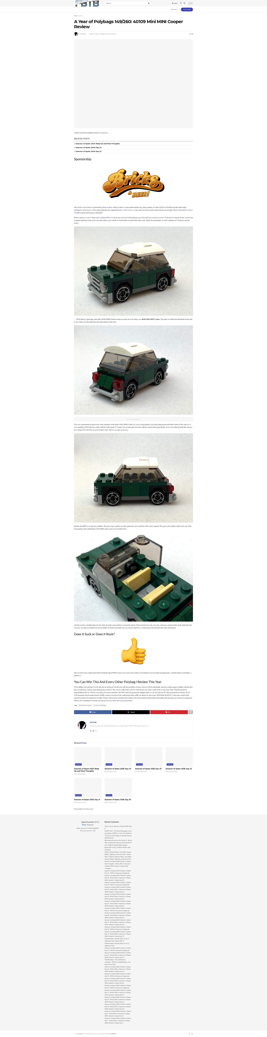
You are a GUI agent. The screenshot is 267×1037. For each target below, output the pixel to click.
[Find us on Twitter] (184, 3)
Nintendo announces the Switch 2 (121, 842)
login (80, 809)
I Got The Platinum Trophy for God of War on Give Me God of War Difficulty (118, 835)
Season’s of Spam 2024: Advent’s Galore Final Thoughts (117, 866)
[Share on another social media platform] (190, 712)
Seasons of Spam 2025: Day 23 (88, 151)
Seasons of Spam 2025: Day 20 (118, 800)
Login (175, 3)
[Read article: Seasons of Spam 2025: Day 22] (179, 757)
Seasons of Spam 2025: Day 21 (87, 800)
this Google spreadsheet (124, 700)
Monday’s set (120, 210)
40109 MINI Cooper (85, 705)
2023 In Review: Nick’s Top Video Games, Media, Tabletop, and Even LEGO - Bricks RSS (118, 854)
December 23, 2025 (141, 771)
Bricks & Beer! (108, 207)
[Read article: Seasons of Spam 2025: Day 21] (87, 787)
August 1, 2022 (94, 34)
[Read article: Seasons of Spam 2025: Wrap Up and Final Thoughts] (87, 757)
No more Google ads (122, 873)
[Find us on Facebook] (180, 3)
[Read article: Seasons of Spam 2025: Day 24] (118, 757)
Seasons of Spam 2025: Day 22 (179, 769)
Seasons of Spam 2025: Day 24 (89, 147)
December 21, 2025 (80, 802)
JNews (80, 1033)
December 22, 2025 (172, 771)
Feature (78, 764)
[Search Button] (149, 3)
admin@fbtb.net (106, 217)
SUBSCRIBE (187, 9)
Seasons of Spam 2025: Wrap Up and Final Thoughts (98, 144)
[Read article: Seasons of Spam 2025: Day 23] (148, 757)
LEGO (80, 16)
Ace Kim (83, 34)
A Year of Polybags (100, 705)
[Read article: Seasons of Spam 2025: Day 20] (118, 787)
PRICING (174, 9)
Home (76, 16)
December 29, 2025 (80, 774)
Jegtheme (113, 1033)
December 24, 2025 (111, 771)
